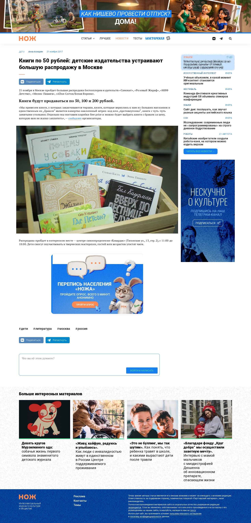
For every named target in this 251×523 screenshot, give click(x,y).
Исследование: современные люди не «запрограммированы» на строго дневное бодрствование (207, 125)
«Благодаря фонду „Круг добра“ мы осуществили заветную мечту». (204, 461)
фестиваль (190, 89)
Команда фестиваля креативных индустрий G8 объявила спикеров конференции (206, 96)
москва (64, 328)
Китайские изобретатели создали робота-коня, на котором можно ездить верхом (206, 141)
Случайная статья (168, 38)
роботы (188, 134)
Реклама (79, 496)
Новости (122, 38)
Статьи (86, 38)
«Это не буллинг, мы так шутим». (151, 451)
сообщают (75, 118)
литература (43, 328)
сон (186, 118)
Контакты (80, 500)
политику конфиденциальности (145, 516)
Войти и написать (142, 370)
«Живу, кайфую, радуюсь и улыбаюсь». (99, 455)
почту (193, 510)
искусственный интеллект (200, 73)
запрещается (134, 507)
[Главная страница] (27, 38)
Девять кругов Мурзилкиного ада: (41, 451)
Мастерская (155, 38)
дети (22, 52)
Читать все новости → (200, 151)
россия (82, 328)
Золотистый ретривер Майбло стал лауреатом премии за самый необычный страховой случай (207, 64)
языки (187, 105)
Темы (77, 505)
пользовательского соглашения (185, 513)
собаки (188, 57)
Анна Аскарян (35, 51)
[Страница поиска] (230, 38)
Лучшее (105, 38)
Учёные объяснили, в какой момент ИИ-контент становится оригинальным (207, 80)
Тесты (137, 38)
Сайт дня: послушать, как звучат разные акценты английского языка (208, 111)
